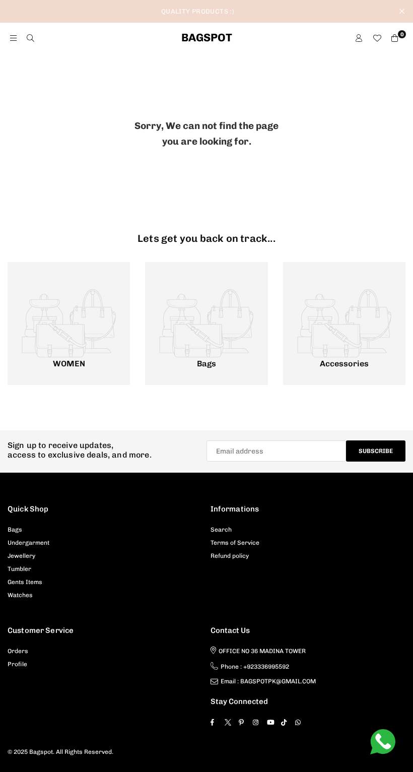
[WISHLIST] (377, 38)
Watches (20, 595)
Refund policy (230, 555)
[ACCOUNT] (359, 38)
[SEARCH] (30, 38)
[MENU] (13, 38)
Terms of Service (235, 542)
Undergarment (28, 542)
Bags (15, 529)
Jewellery (21, 555)
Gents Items (25, 582)
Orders (18, 651)
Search (221, 529)
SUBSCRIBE (376, 451)
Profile (17, 664)
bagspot (206, 37)
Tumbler (19, 568)
